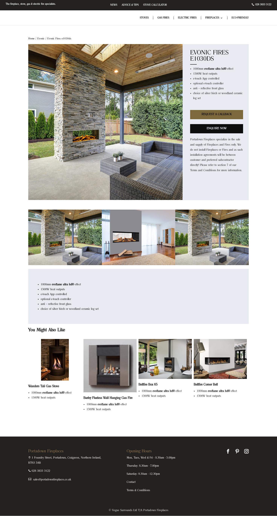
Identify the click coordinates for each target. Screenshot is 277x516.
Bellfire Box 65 (148, 384)
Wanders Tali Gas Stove (43, 386)
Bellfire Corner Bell (206, 384)
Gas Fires (163, 18)
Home (31, 38)
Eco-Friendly (240, 18)
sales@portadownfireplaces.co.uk (51, 479)
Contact (131, 482)
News (113, 5)
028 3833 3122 (263, 4)
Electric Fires (187, 18)
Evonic (40, 38)
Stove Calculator (155, 5)
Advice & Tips (130, 5)
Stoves (144, 18)
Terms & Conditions (138, 490)
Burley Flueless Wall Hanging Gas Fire (107, 398)
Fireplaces (212, 18)
